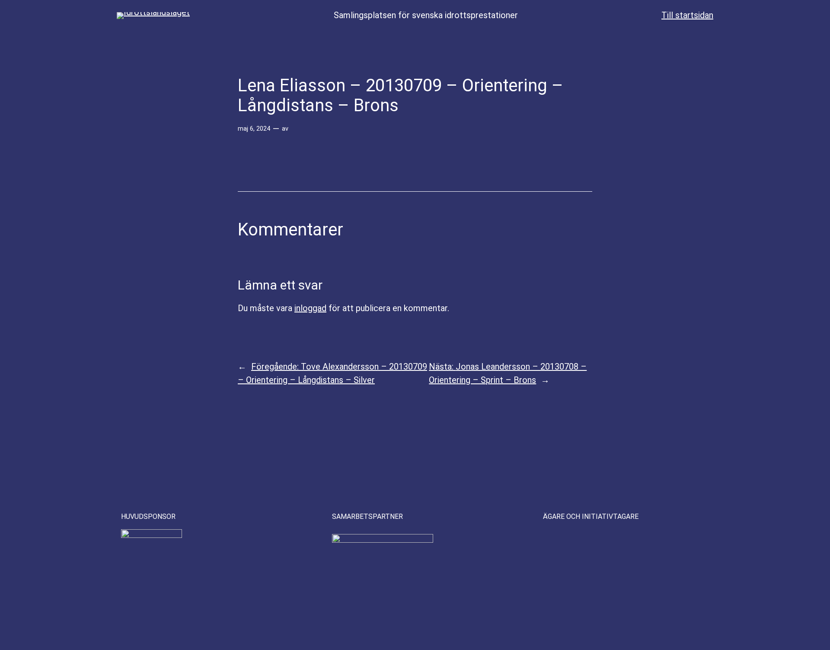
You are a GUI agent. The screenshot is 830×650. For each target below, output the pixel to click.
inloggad (310, 308)
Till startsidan (687, 15)
